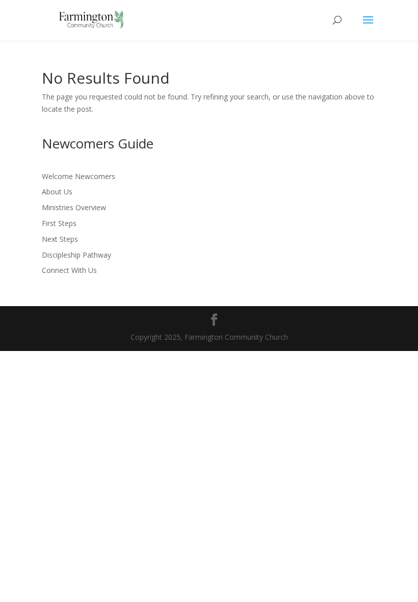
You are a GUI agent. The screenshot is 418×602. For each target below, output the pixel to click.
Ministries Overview (74, 207)
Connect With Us (69, 270)
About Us (57, 191)
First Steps (59, 223)
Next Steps (60, 239)
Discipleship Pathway (76, 255)
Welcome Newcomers (78, 176)
